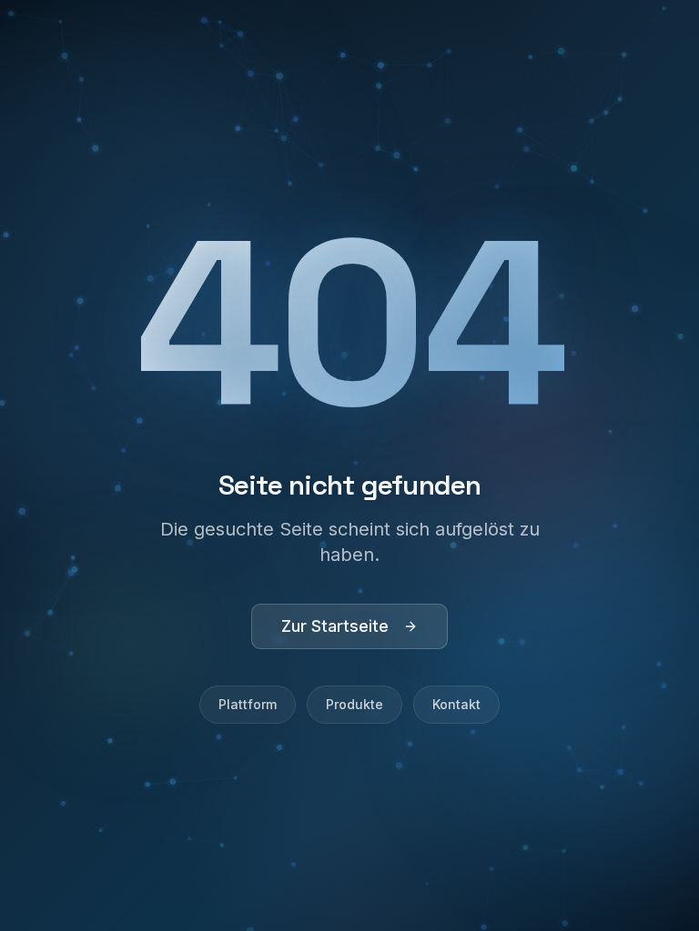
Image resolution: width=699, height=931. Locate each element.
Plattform (247, 704)
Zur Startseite (335, 626)
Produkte (354, 704)
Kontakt (456, 704)
